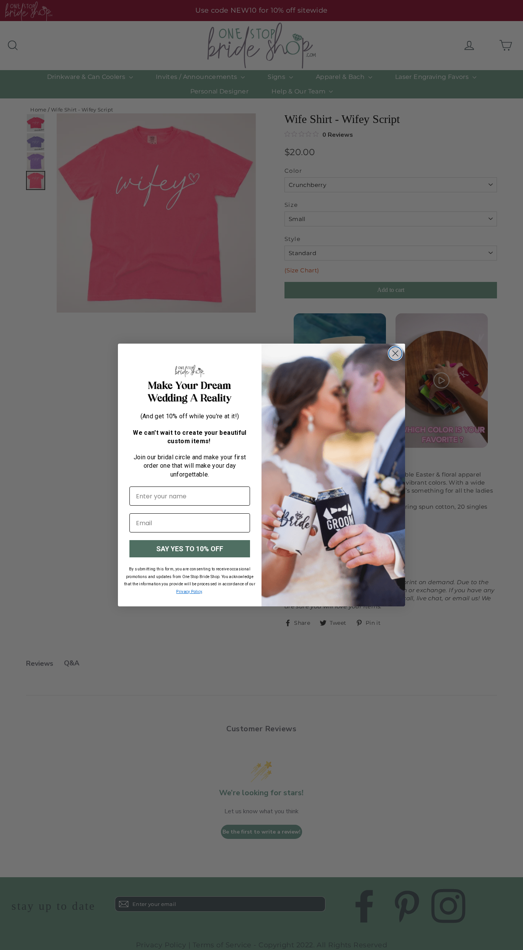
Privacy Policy (189, 592)
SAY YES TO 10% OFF (189, 549)
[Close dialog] (395, 353)
